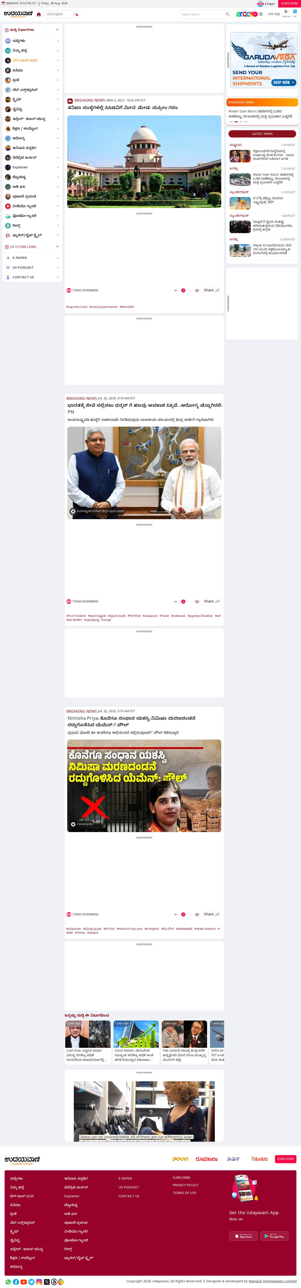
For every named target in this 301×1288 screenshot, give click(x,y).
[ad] (263, 60)
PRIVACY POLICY (185, 1186)
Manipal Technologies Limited (273, 1282)
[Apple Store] (243, 1236)
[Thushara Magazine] (233, 1159)
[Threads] (54, 1282)
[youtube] (24, 1282)
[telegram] (31, 1282)
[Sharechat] (60, 1282)
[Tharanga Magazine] (180, 1159)
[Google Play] (274, 1236)
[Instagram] (39, 1282)
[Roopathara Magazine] (207, 1159)
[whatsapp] (8, 1282)
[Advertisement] (144, 61)
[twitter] (47, 1282)
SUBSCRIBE (289, 4)
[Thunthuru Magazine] (260, 1159)
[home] (18, 14)
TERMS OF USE (184, 1193)
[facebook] (16, 1282)
